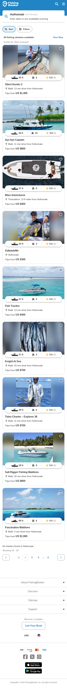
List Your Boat (33, 625)
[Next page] (61, 557)
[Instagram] (39, 657)
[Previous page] (6, 557)
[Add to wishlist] (60, 48)
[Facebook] (25, 657)
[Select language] (39, 635)
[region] (33, 78)
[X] (32, 657)
